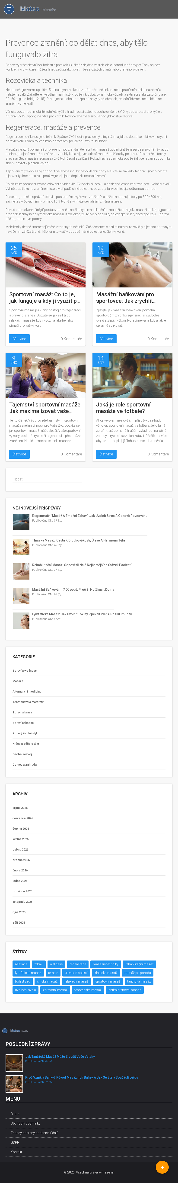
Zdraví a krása (22, 712)
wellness (56, 964)
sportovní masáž (107, 981)
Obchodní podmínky (25, 1123)
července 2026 (23, 818)
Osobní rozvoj (22, 754)
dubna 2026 (20, 849)
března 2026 (21, 860)
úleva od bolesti (76, 973)
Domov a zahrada (25, 764)
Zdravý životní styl (25, 733)
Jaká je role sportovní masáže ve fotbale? (123, 407)
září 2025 (19, 922)
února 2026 (20, 870)
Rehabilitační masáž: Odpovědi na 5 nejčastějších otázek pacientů (82, 565)
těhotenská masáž (88, 990)
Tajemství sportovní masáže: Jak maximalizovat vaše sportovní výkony (45, 411)
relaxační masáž (76, 981)
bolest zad (22, 981)
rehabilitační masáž (139, 964)
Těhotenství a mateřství (28, 702)
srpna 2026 (20, 807)
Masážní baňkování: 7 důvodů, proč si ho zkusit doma (73, 589)
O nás (15, 1114)
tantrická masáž (139, 981)
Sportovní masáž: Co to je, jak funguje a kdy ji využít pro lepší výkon (45, 301)
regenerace (78, 964)
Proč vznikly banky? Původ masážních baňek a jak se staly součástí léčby (81, 1077)
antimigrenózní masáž (124, 990)
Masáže (18, 681)
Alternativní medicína (27, 691)
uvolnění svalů (25, 990)
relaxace (21, 964)
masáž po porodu (137, 973)
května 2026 (21, 839)
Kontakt (16, 1152)
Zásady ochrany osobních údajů (34, 1133)
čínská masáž (47, 981)
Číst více (19, 339)
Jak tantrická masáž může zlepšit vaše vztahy (60, 1056)
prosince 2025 (22, 891)
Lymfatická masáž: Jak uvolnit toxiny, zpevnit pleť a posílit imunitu (82, 614)
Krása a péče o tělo (26, 743)
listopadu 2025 (22, 901)
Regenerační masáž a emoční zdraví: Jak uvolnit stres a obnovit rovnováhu (89, 516)
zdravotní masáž (55, 990)
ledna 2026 (20, 881)
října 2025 (19, 912)
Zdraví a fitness (23, 723)
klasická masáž (106, 973)
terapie (53, 973)
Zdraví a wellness (25, 670)
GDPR (15, 1142)
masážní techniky (105, 964)
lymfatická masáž (28, 973)
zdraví (38, 964)
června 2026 (21, 828)
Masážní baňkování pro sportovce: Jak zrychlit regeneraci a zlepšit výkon (128, 301)
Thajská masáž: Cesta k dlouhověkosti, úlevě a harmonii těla (78, 540)
